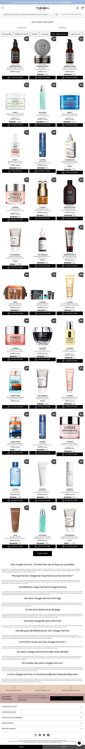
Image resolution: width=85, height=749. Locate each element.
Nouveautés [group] (7, 34)
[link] (77, 8)
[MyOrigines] (42, 8)
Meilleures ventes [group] (21, 34)
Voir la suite (42, 553)
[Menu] (3, 8)
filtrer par (21, 28)
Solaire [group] (34, 34)
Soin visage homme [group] (59, 34)
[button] (79, 743)
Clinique (73, 636)
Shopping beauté (9, 712)
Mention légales (9, 728)
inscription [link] (67, 698)
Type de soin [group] (75, 34)
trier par (62, 28)
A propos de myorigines (12, 718)
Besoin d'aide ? (8, 723)
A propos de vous (9, 707)
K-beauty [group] (44, 34)
